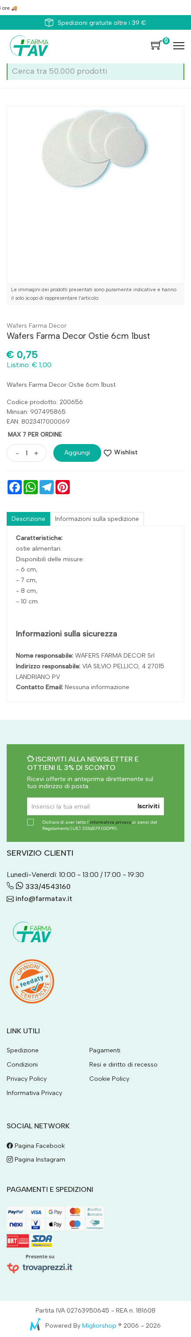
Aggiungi (77, 452)
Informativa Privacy (34, 1093)
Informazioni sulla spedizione (97, 519)
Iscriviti (148, 806)
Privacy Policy (27, 1079)
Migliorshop (99, 1325)
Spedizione (23, 1050)
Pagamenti (104, 1050)
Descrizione (28, 519)
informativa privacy (110, 822)
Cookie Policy (109, 1079)
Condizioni (22, 1064)
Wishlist (126, 452)
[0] (156, 45)
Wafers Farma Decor (37, 325)
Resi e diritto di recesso (123, 1064)
